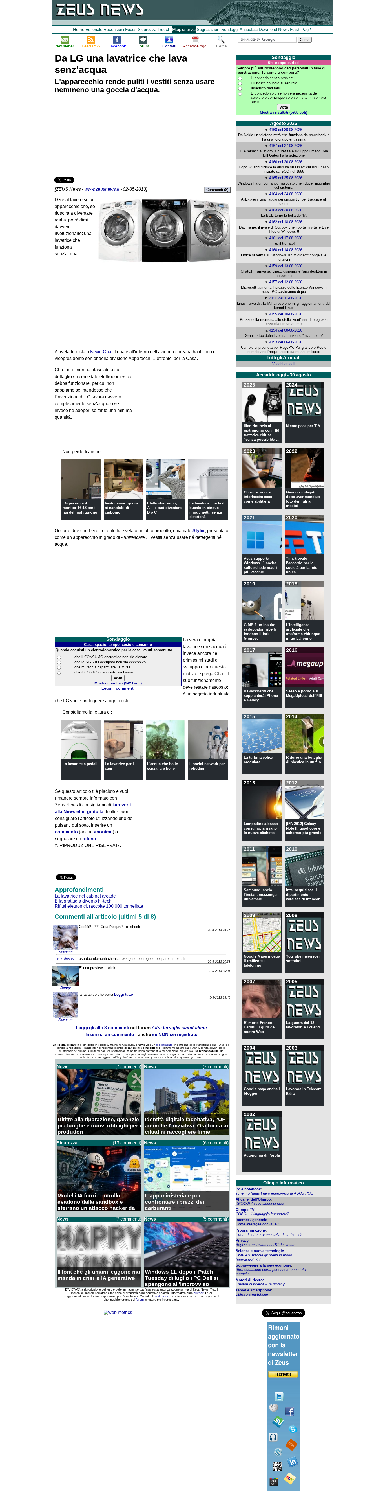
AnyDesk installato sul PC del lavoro (265, 1245)
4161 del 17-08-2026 (285, 238)
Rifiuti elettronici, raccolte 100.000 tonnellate (99, 906)
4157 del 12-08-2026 (285, 282)
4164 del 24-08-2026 (285, 194)
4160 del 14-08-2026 (285, 250)
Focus (131, 29)
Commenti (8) (217, 190)
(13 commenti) (127, 1142)
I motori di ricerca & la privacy (260, 1284)
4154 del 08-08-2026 (285, 330)
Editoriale (93, 29)
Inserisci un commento (109, 1034)
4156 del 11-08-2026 (285, 298)
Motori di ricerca (250, 1280)
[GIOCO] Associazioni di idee (260, 1203)
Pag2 (306, 29)
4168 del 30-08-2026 (285, 130)
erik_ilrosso (65, 958)
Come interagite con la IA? (257, 1224)
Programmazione (251, 1230)
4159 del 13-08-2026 (285, 266)
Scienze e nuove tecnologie (260, 1251)
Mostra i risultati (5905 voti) (283, 112)
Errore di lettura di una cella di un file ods (269, 1234)
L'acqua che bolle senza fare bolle (162, 766)
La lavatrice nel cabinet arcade (85, 896)
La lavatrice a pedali (80, 764)
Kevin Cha (100, 351)
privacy (198, 1292)
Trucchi (164, 29)
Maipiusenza (184, 29)
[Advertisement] (96, 136)
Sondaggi (229, 29)
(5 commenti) (216, 1219)
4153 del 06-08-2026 (285, 342)
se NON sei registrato (175, 1034)
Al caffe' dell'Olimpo (253, 1199)
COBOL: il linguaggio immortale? (262, 1214)
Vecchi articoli (283, 364)
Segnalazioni (208, 29)
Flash (295, 29)
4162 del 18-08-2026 (285, 222)
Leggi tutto (123, 994)
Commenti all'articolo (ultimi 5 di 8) (105, 916)
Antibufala (249, 29)
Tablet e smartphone (253, 1290)
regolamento (164, 1044)
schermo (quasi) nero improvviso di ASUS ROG (274, 1193)
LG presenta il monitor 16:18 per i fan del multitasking (80, 507)
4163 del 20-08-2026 (285, 210)
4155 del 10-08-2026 (285, 314)
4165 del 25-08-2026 (285, 178)
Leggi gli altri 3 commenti (102, 1027)
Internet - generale (251, 1220)
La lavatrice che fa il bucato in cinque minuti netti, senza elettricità (206, 510)
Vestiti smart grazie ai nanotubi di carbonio (121, 507)
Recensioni (113, 29)
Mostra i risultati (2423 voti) (118, 683)
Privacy (242, 1240)
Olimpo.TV (245, 1210)
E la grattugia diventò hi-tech (83, 901)
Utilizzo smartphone (252, 1294)
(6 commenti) (216, 1142)
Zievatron (65, 952)
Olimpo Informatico (283, 1183)
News (283, 29)
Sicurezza (147, 29)
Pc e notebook (248, 1189)
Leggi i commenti (118, 688)
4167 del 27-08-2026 (285, 146)
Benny (65, 988)
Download (268, 29)
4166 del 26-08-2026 (285, 162)
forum (140, 1299)
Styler (199, 530)
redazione (162, 1296)
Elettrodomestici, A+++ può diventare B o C (164, 507)
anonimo (103, 832)
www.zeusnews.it (102, 189)
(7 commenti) (128, 1066)
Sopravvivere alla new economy (263, 1265)
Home (78, 29)
